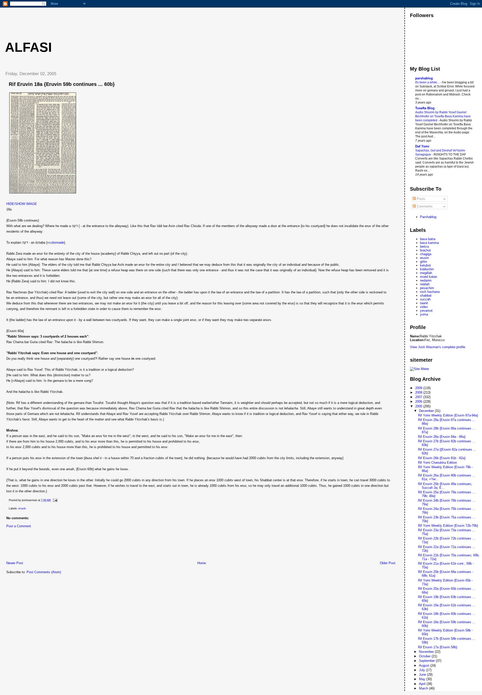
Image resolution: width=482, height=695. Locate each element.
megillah (426, 273)
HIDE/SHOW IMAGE (21, 204)
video (424, 307)
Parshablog (428, 217)
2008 (419, 392)
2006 (419, 401)
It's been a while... (427, 82)
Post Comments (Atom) (44, 572)
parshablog (424, 78)
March (424, 688)
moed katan (428, 277)
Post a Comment (18, 526)
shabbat (426, 295)
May (422, 679)
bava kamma (429, 243)
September (427, 661)
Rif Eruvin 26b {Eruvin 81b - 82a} (441, 458)
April (423, 684)
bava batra (427, 239)
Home (201, 563)
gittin (423, 261)
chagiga (425, 254)
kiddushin (427, 269)
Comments (424, 206)
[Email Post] (54, 500)
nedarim (426, 280)
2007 (419, 397)
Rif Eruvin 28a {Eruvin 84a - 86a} (441, 437)
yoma (424, 314)
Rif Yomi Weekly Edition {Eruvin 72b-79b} (448, 525)
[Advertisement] (92, 19)
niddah (425, 284)
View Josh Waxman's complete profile (437, 347)
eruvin (22, 508)
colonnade (56, 242)
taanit (424, 303)
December (427, 411)
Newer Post (14, 563)
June (423, 674)
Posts (420, 199)
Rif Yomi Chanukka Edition (437, 462)
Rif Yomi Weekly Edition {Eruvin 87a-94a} (448, 415)
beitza (424, 246)
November (427, 652)
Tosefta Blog (425, 108)
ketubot (425, 265)
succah (425, 299)
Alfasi (28, 47)
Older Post (387, 563)
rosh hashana (430, 292)
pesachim (427, 288)
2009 (419, 388)
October (425, 656)
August (424, 665)
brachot (425, 250)
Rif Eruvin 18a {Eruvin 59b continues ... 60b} (62, 84)
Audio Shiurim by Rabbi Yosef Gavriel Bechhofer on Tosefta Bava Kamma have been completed (443, 116)
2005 (419, 406)
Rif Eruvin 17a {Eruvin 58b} (437, 647)
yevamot (426, 310)
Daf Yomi (422, 146)
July (422, 670)
